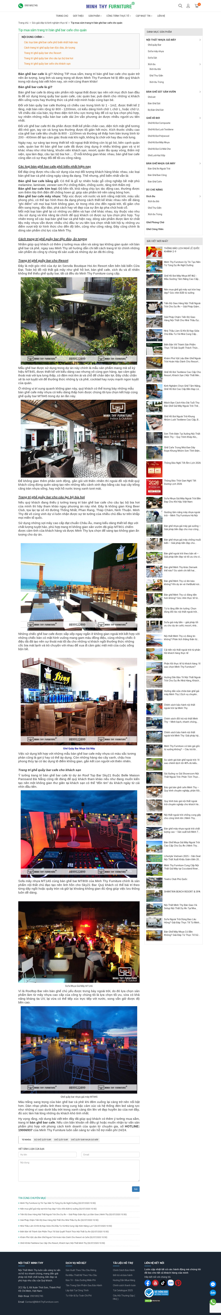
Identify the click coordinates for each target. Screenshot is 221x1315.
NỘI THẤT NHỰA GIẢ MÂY (161, 39)
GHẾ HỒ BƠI (153, 118)
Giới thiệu (78, 16)
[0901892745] (213, 1302)
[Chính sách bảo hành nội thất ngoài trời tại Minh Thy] (154, 709)
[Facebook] (213, 1284)
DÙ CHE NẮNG (154, 189)
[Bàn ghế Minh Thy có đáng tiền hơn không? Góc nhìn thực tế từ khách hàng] (154, 599)
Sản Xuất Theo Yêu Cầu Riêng (81, 1270)
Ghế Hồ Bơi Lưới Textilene (160, 129)
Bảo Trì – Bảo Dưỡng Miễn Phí (81, 1280)
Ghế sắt (151, 97)
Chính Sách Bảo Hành (124, 1270)
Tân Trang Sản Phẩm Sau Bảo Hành (84, 1285)
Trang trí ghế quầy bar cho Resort (42, 53)
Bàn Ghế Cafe (155, 181)
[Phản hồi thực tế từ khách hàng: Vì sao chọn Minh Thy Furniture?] (154, 667)
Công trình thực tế (117, 16)
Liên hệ (161, 16)
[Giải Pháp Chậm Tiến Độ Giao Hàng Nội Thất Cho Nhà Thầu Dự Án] (154, 321)
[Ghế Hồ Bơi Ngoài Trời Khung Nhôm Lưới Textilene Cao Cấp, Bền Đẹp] (154, 422)
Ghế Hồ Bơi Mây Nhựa (159, 142)
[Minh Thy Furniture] (110, 5)
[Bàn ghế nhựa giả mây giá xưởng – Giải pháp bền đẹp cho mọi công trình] (154, 530)
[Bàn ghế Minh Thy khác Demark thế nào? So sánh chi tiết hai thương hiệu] (154, 571)
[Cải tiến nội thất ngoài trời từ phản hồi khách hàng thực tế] (154, 654)
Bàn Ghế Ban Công (157, 175)
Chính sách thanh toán (124, 1285)
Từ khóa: (26, 1140)
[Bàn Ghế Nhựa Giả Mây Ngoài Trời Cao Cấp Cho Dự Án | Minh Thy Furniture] (154, 846)
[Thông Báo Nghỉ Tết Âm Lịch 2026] (154, 469)
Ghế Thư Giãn (156, 75)
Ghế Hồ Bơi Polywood (158, 136)
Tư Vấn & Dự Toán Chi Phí (79, 1295)
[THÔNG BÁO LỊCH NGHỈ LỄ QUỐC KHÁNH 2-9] (154, 252)
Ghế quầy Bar (154, 45)
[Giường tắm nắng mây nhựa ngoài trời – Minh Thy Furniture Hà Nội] (154, 516)
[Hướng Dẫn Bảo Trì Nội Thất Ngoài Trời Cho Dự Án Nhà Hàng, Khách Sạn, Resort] (154, 681)
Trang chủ (62, 16)
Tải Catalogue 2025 (123, 1290)
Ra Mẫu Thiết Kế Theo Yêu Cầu (81, 1275)
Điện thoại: (23, 1296)
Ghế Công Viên (154, 229)
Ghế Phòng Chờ (155, 222)
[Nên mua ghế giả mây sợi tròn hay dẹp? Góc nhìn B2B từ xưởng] (154, 293)
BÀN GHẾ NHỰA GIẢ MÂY (160, 163)
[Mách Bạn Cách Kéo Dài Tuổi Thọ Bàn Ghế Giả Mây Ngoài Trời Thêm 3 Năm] (154, 406)
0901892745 (36, 1296)
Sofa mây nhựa (156, 51)
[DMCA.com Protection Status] (152, 1300)
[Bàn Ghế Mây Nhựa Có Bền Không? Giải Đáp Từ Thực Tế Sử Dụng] (154, 935)
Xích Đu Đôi (155, 69)
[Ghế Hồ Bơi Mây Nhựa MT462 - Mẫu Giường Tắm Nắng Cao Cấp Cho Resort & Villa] (154, 280)
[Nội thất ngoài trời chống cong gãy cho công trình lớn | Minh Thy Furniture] (154, 819)
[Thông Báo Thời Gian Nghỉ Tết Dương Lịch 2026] (154, 487)
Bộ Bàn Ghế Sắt (156, 110)
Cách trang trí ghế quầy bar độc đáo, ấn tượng (49, 47)
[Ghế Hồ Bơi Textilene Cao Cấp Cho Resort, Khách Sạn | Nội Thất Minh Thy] (154, 376)
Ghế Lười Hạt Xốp (156, 155)
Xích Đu (151, 64)
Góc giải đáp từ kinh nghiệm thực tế (49, 23)
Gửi (136, 1189)
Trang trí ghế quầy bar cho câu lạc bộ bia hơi (48, 58)
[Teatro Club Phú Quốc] (154, 882)
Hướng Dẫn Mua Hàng (124, 1280)
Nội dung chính (32, 37)
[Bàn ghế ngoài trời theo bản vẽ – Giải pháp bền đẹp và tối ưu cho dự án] (154, 557)
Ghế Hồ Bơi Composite (159, 123)
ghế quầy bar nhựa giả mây (84, 1140)
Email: (21, 1301)
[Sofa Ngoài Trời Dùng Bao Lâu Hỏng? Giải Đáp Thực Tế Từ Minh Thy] (154, 922)
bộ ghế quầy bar (42, 1140)
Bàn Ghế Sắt (154, 103)
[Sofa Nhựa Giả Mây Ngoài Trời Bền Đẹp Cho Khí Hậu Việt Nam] (154, 502)
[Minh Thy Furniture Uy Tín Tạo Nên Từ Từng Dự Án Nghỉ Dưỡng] (154, 266)
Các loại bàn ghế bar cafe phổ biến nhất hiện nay (51, 42)
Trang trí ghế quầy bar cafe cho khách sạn (47, 63)
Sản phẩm (94, 16)
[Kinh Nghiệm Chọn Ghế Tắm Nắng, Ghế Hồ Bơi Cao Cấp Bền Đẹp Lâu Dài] (154, 391)
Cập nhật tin (143, 16)
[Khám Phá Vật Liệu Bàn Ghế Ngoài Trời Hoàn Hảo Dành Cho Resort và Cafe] (154, 362)
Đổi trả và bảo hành (123, 1275)
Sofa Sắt (152, 57)
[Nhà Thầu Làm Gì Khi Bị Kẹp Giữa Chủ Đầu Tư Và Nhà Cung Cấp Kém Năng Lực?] (154, 335)
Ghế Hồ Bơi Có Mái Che (159, 149)
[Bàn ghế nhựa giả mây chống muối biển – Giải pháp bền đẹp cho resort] (154, 544)
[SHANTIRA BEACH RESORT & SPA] (154, 895)
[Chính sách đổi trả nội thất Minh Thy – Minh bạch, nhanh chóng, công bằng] (154, 723)
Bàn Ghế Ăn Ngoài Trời (159, 168)
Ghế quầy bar (61, 1140)
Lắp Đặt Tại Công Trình (77, 1290)
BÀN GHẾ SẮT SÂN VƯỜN (161, 91)
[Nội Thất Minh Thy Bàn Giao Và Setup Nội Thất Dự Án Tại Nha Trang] (154, 909)
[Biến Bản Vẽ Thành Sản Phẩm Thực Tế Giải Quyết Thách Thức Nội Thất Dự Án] (154, 348)
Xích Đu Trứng (156, 82)
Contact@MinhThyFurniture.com (42, 1302)
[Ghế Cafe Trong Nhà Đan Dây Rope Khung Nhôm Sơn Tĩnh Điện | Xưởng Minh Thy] (154, 452)
